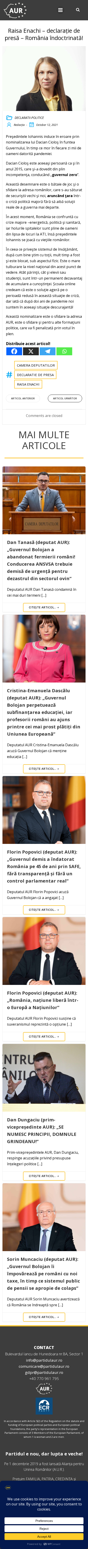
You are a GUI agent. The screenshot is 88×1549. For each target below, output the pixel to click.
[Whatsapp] (64, 351)
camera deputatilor (36, 365)
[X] (31, 351)
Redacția (19, 125)
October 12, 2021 (47, 125)
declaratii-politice (29, 117)
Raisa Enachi (28, 384)
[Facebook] (14, 351)
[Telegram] (48, 351)
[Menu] (60, 10)
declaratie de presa (35, 374)
